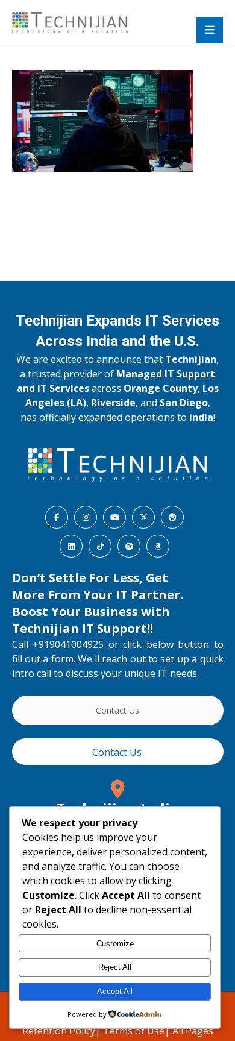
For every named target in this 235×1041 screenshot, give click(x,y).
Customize (115, 943)
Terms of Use (133, 1030)
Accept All (115, 991)
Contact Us (117, 710)
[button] (209, 30)
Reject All (114, 967)
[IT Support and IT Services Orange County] (70, 22)
